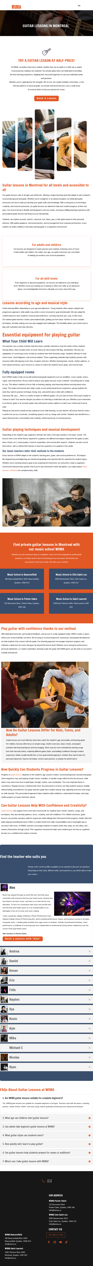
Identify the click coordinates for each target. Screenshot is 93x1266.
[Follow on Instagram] (54, 1242)
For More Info (56, 1235)
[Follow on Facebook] (48, 1242)
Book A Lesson (46, 98)
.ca (55, 1210)
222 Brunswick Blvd (57, 1204)
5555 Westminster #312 (58, 1218)
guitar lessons (16, 775)
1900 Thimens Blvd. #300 (15, 1252)
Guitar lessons (7, 811)
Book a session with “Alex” (22, 938)
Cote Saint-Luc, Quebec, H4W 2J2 (62, 1221)
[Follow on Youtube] (60, 1242)
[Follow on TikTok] (66, 1242)
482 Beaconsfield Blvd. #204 (16, 1238)
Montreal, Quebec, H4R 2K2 (16, 1255)
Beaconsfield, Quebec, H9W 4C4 (18, 1241)
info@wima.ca (11, 1244)
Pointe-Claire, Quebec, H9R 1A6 (62, 1207)
